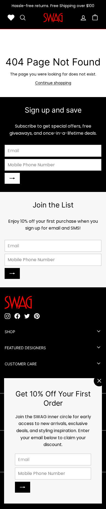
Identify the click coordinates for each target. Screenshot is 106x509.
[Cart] (95, 17)
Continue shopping (53, 83)
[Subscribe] (22, 487)
